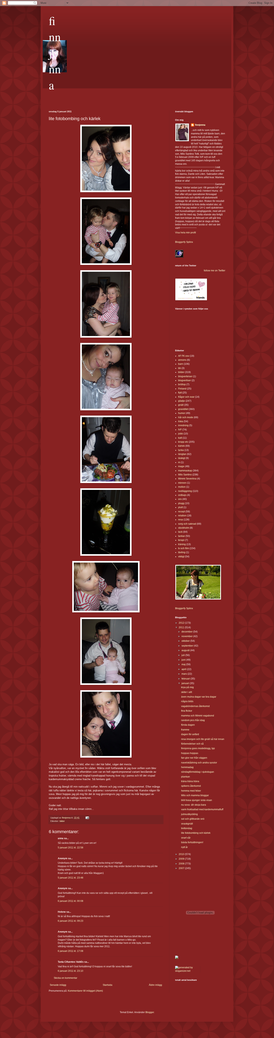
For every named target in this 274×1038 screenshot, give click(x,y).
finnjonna (55, 52)
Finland (182, 388)
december (187, 631)
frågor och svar (186, 396)
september (188, 645)
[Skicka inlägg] (87, 817)
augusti (186, 650)
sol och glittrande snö (192, 818)
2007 (182, 868)
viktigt (181, 556)
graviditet (183, 409)
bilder (62, 821)
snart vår (186, 837)
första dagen (188, 724)
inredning (183, 425)
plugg (181, 503)
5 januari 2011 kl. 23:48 (70, 877)
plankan (185, 776)
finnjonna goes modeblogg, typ (198, 748)
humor (181, 413)
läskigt (181, 458)
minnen (182, 482)
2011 (182, 627)
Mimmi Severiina (187, 478)
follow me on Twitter (214, 270)
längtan (182, 454)
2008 (182, 863)
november (187, 636)
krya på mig (187, 687)
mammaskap (185, 470)
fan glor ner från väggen (194, 757)
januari (186, 683)
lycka (181, 450)
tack (180, 531)
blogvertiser (184, 380)
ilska (180, 421)
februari (186, 678)
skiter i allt (186, 692)
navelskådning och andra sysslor (199, 762)
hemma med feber (191, 790)
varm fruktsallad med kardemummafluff (202, 809)
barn (180, 364)
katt (180, 437)
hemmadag (187, 767)
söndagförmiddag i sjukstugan (197, 771)
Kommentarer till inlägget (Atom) (85, 990)
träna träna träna (190, 781)
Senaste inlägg (58, 985)
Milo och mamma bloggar (195, 795)
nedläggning (185, 491)
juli (183, 655)
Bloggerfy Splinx (184, 242)
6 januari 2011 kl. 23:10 (70, 971)
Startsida (107, 985)
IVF (180, 429)
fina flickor (186, 710)
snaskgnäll (187, 823)
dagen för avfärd (190, 734)
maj (184, 664)
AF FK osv (183, 356)
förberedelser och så (192, 743)
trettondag (186, 828)
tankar (181, 536)
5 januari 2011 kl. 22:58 (70, 847)
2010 (182, 854)
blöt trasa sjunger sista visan (196, 800)
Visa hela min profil (185, 232)
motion (182, 486)
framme (185, 729)
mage (181, 466)
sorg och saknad (187, 523)
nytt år (184, 847)
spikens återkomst (191, 786)
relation (182, 515)
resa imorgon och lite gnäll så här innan (202, 739)
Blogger (149, 1012)
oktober (186, 641)
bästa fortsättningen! (192, 842)
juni (184, 659)
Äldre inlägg (155, 985)
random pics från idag (193, 720)
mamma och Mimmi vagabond (197, 715)
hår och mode (185, 417)
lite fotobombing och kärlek (195, 833)
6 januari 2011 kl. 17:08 (70, 951)
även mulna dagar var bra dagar (198, 696)
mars (185, 673)
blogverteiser (185, 376)
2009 (182, 858)
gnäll (181, 405)
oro (180, 499)
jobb (180, 433)
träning (182, 544)
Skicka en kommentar (65, 978)
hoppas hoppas (189, 753)
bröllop (182, 384)
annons (182, 360)
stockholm (183, 527)
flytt (180, 392)
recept (181, 511)
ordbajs (182, 495)
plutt (180, 507)
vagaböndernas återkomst (195, 706)
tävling (181, 552)
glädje (181, 400)
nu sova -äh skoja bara (193, 804)
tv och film (183, 548)
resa (180, 519)
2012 (182, 622)
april (184, 669)
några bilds (187, 701)
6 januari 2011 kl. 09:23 (70, 920)
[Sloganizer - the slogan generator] (186, 971)
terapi (181, 540)
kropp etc (183, 441)
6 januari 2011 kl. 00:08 (70, 901)
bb (179, 368)
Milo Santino (185, 474)
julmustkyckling (189, 814)
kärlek (181, 445)
